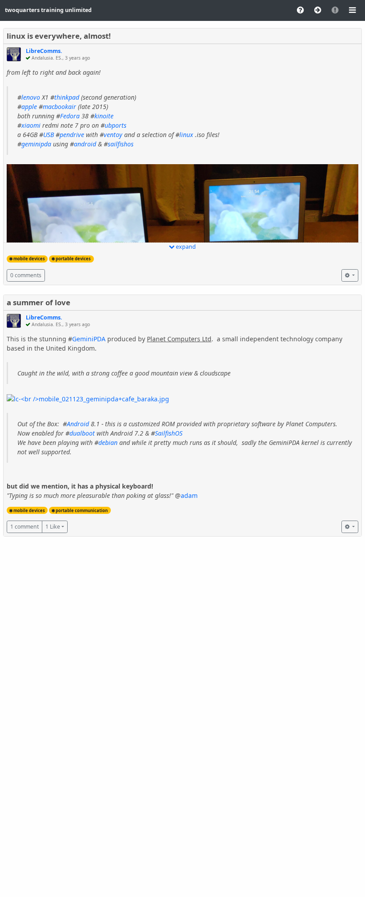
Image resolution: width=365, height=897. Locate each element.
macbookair (59, 106)
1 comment (24, 526)
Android (78, 424)
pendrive (72, 134)
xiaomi (31, 125)
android (85, 144)
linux (186, 134)
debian (108, 442)
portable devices (73, 259)
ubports (115, 125)
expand (185, 247)
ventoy (113, 134)
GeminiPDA (88, 339)
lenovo (30, 97)
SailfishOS (168, 433)
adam (189, 495)
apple (29, 106)
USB (48, 134)
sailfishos (121, 144)
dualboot (82, 433)
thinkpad (66, 97)
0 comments (25, 275)
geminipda (36, 144)
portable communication (82, 510)
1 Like (52, 526)
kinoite (104, 116)
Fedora (70, 116)
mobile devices (29, 259)
